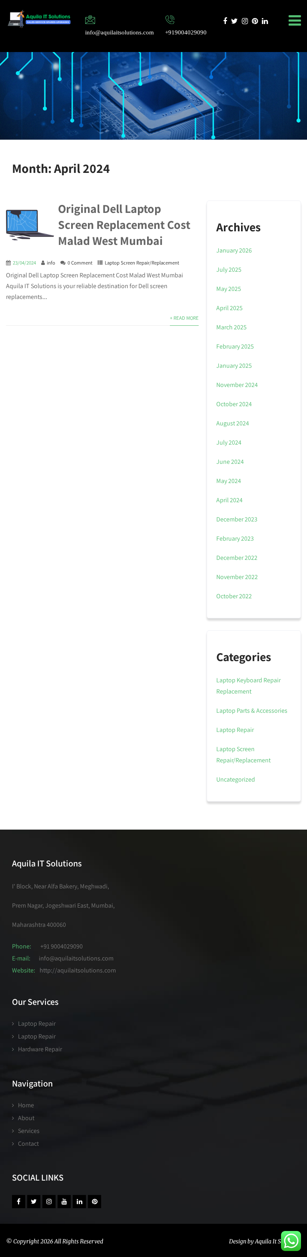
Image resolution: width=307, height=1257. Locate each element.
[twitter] (234, 21)
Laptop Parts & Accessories (251, 710)
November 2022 (237, 577)
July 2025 (228, 269)
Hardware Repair (40, 1049)
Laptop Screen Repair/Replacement (142, 262)
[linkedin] (265, 21)
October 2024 (234, 404)
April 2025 (229, 308)
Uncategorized (235, 779)
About (26, 1118)
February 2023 (235, 538)
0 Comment (80, 262)
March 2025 (231, 327)
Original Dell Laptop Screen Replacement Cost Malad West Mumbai (124, 224)
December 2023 (236, 519)
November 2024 (237, 385)
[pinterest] (255, 21)
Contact (28, 1143)
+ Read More (184, 318)
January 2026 (234, 250)
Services (29, 1131)
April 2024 (229, 500)
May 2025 (228, 289)
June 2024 (230, 461)
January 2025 (234, 365)
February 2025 (235, 346)
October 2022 (234, 596)
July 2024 (228, 442)
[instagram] (245, 21)
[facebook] (225, 21)
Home (26, 1105)
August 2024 (232, 423)
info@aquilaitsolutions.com (76, 958)
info (51, 262)
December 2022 (236, 557)
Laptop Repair (235, 730)
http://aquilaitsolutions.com (78, 970)
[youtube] (64, 1201)
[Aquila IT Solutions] (39, 19)
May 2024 (228, 481)
